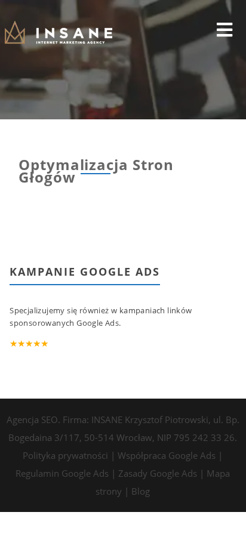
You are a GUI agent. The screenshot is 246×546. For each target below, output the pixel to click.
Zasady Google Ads (157, 473)
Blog (140, 491)
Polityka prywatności (65, 455)
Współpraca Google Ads (167, 455)
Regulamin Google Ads (62, 473)
